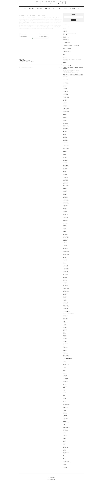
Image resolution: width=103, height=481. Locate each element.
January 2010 (65, 266)
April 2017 (65, 137)
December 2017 (65, 125)
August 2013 (65, 205)
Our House (65, 413)
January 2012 (65, 234)
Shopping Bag (32, 61)
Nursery (64, 410)
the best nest (51, 3)
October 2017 (65, 128)
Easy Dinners (65, 347)
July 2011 (64, 242)
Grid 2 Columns (66, 37)
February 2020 (65, 91)
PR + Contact (72, 8)
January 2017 (65, 142)
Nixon (64, 409)
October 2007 (65, 308)
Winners (64, 62)
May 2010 (64, 260)
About (59, 8)
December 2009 (65, 268)
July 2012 (64, 225)
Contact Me (65, 34)
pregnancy (65, 421)
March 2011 (65, 246)
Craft (64, 332)
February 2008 (65, 302)
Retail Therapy (26, 60)
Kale (54, 477)
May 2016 (64, 154)
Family (64, 361)
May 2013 (64, 209)
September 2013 (66, 203)
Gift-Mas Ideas (65, 372)
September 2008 (66, 291)
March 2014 (65, 194)
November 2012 (66, 219)
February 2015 (65, 177)
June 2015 (65, 171)
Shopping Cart (65, 56)
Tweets (64, 456)
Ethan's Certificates (66, 356)
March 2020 (65, 89)
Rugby (64, 432)
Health (64, 376)
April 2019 (65, 105)
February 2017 (65, 140)
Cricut (64, 333)
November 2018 (66, 108)
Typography (65, 60)
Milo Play (64, 399)
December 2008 (65, 286)
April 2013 (65, 211)
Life (64, 390)
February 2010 (65, 265)
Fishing (64, 367)
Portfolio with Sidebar (67, 51)
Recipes (64, 429)
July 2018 (64, 114)
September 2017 (66, 129)
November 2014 (66, 182)
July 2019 (64, 100)
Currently (65, 336)
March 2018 (65, 120)
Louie (64, 395)
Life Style (64, 392)
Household (65, 384)
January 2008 (65, 303)
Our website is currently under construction (71, 45)
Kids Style (65, 389)
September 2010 (66, 254)
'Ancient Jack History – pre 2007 (68, 313)
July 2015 (64, 169)
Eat (63, 349)
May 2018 (64, 117)
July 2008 (64, 294)
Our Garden (65, 412)
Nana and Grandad (66, 404)
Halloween (65, 375)
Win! (54, 8)
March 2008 (65, 300)
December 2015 (65, 162)
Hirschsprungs (65, 378)
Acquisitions (47, 8)
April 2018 (65, 119)
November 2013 (66, 200)
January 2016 (65, 160)
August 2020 (65, 85)
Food (64, 369)
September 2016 (66, 148)
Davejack (64, 341)
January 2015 (65, 179)
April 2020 (65, 88)
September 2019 (66, 97)
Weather (64, 464)
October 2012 (65, 220)
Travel (64, 453)
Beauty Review (65, 319)
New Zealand (65, 407)
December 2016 (65, 143)
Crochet (64, 335)
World (64, 469)
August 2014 (65, 186)
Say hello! (65, 436)
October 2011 (65, 239)
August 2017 (65, 131)
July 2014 (64, 188)
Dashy (64, 339)
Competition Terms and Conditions (69, 33)
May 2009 (64, 279)
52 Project (65, 316)
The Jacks (65, 449)
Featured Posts (66, 364)
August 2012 (65, 223)
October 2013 (65, 202)
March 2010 (65, 263)
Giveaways (65, 373)
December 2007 (65, 305)
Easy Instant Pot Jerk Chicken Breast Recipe (70, 72)
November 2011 (66, 237)
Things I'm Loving (66, 452)
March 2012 (65, 231)
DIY (63, 344)
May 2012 (64, 228)
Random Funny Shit (66, 427)
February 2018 (65, 122)
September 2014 (66, 185)
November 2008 (66, 288)
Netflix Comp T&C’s (66, 42)
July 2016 (64, 151)
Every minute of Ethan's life (68, 358)
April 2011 (65, 245)
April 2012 (65, 229)
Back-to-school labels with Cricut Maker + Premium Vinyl (73, 74)
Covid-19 (64, 330)
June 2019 (65, 102)
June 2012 (65, 226)
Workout (65, 467)
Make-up (22, 61)
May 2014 (64, 191)
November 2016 (66, 145)
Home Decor (65, 381)
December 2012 (65, 217)
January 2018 (65, 123)
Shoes (64, 441)
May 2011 (64, 243)
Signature (65, 57)
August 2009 (65, 274)
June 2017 (65, 134)
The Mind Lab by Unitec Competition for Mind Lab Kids (72, 59)
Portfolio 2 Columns (67, 48)
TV (63, 455)
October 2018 (65, 109)
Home (25, 8)
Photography (65, 418)
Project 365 (65, 424)
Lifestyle (31, 8)
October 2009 (65, 271)
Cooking (64, 327)
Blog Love (65, 31)
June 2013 (65, 208)
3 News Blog (65, 315)
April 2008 (65, 299)
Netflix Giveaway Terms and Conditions (70, 43)
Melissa (23, 59)
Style (29, 60)
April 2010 (65, 262)
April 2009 (65, 280)
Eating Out (65, 350)
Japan (64, 387)
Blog (64, 321)
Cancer (64, 324)
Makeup (64, 396)
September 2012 (66, 222)
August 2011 (65, 240)
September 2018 (66, 111)
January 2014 (65, 197)
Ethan (64, 352)
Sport (64, 444)
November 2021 (66, 83)
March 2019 (65, 106)
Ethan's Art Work (66, 355)
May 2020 (64, 86)
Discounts (39, 8)
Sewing (64, 438)
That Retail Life (65, 447)
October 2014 (65, 183)
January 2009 (65, 285)
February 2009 (65, 283)
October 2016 (65, 146)
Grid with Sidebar (66, 40)
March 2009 (65, 282)
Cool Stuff (65, 329)
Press (65, 8)
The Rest (64, 450)
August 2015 (65, 168)
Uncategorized (66, 461)
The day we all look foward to (27, 67)
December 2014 (65, 180)
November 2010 (66, 251)
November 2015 (66, 163)
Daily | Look (65, 338)
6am (59, 67)
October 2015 (65, 165)
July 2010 (64, 257)
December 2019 (65, 94)
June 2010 (65, 259)
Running (64, 435)
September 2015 (66, 166)
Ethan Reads (65, 353)
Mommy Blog (25, 61)
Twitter (64, 458)
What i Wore (65, 466)
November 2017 (66, 126)
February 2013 (65, 214)
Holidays (64, 379)
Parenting (65, 415)
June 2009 (65, 277)
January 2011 (65, 248)
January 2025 (65, 82)
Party (64, 416)
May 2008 (64, 297)
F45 (63, 359)
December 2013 (65, 199)
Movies (64, 401)
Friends (64, 370)
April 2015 (65, 174)
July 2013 (64, 206)
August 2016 (65, 149)
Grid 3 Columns (66, 39)
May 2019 (64, 103)
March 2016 (65, 157)
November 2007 (66, 306)
